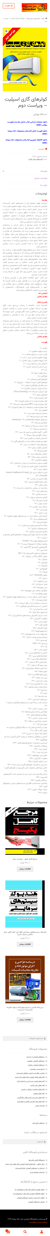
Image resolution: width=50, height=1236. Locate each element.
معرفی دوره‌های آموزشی (36, 1202)
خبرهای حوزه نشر (38, 1123)
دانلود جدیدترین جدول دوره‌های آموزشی (31, 1198)
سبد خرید (11, 1230)
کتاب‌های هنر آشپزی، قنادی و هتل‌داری (31, 1101)
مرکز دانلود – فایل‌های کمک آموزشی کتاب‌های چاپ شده (25, 1164)
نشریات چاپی (40, 1105)
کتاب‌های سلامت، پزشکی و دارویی (33, 1089)
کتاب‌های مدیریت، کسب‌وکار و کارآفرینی (31, 1097)
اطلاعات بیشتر (25, 869)
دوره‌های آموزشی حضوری (36, 1061)
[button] (6, 31)
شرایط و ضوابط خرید (37, 1172)
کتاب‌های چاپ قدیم (33, 18)
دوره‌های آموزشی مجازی (36, 1065)
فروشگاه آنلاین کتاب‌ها (37, 1160)
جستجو (25, 1232)
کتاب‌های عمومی (39, 1093)
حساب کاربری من (41, 1232)
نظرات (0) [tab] (43, 185)
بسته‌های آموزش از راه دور (35, 1057)
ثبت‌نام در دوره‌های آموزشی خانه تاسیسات (30, 1168)
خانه (43, 18)
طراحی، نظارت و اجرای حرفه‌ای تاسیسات (30, 1073)
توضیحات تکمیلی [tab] (40, 178)
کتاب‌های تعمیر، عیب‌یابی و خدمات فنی (31, 1081)
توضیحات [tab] (43, 171)
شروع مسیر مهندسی (37, 1069)
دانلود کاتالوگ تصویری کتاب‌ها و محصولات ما (29, 1194)
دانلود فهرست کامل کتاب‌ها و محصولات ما (30, 1189)
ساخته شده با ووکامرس (38, 1222)
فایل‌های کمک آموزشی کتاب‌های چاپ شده (30, 1077)
